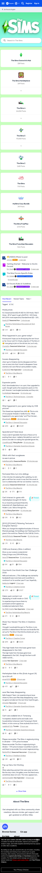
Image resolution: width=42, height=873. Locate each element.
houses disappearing (10, 359)
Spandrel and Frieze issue (12, 432)
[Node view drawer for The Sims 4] (21, 118)
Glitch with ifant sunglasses (13, 455)
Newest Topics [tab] (19, 299)
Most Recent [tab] (6, 299)
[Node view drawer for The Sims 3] (21, 146)
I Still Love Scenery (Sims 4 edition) (16, 549)
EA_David (10, 269)
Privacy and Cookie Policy (20, 860)
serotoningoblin (7, 778)
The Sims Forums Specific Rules (20, 273)
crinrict (9, 260)
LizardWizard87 (7, 443)
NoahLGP (5, 320)
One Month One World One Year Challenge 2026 (19, 571)
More (28, 299)
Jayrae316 (6, 485)
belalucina (5, 583)
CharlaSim (6, 346)
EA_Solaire (10, 276)
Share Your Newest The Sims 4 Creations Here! (18, 623)
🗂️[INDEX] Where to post (17, 257)
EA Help (5, 836)
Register (29, 3)
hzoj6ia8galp (6, 393)
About (17, 836)
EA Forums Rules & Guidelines (19, 283)
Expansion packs (9, 382)
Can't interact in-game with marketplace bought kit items (14, 498)
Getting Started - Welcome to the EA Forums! (22, 265)
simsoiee (5, 703)
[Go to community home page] (10, 3)
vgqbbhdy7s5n (7, 726)
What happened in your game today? (17, 336)
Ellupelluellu (6, 419)
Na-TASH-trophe (8, 609)
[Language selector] (17, 3)
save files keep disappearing (13, 692)
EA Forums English (9, 9)
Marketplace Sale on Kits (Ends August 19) (19, 673)
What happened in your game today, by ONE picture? (20, 407)
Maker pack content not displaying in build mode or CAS (15, 597)
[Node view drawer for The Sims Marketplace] (21, 90)
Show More (22, 791)
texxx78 (5, 557)
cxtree (4, 661)
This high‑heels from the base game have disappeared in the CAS (19, 649)
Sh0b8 (4, 511)
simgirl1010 (6, 679)
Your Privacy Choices (21, 870)
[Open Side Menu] (3, 3)
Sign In (36, 3)
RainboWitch (6, 752)
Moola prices (7, 310)
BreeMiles (5, 635)
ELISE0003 (6, 370)
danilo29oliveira (7, 536)
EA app (23, 832)
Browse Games (9, 832)
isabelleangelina (7, 461)
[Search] (22, 3)
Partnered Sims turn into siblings (15, 474)
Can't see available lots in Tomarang (16, 716)
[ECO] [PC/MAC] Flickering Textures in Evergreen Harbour (18, 524)
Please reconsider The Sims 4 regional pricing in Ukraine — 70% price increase (20, 740)
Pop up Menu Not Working (13, 765)
